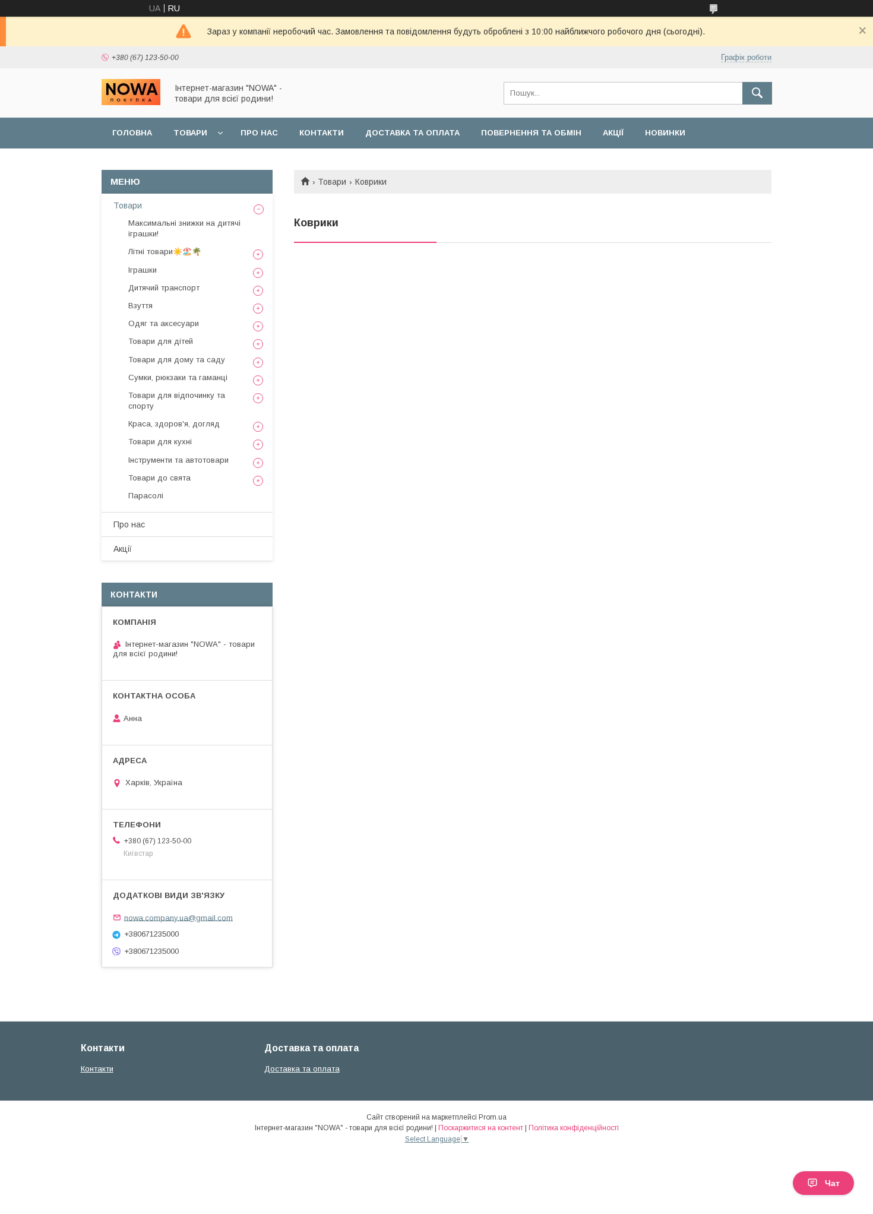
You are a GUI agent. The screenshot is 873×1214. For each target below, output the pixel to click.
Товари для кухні (160, 441)
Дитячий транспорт (164, 287)
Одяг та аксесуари (163, 323)
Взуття (140, 305)
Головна (132, 132)
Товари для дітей (160, 341)
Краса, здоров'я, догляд (174, 423)
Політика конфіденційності (574, 1128)
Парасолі (145, 495)
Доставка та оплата (412, 132)
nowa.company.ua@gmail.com (178, 917)
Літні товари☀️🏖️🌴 (164, 251)
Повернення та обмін (531, 132)
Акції (613, 132)
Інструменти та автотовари (178, 460)
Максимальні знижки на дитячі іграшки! (184, 228)
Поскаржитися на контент (480, 1128)
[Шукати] (757, 93)
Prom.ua (493, 1117)
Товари (190, 132)
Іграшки (142, 269)
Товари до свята (159, 477)
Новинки (665, 132)
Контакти (321, 132)
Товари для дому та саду (176, 359)
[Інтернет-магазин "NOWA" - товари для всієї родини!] (131, 102)
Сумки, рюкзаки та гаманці (177, 377)
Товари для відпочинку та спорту (176, 400)
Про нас (259, 132)
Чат (832, 1183)
